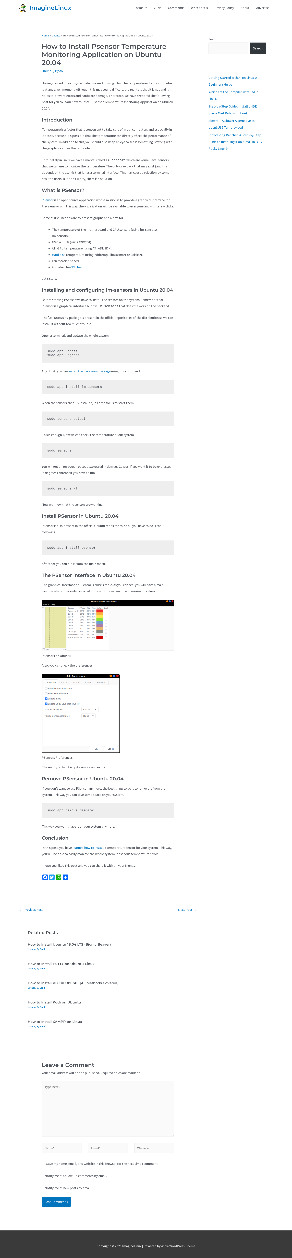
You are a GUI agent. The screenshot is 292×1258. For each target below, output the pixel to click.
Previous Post (31, 909)
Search (213, 39)
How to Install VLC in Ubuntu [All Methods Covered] (73, 983)
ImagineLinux (50, 7)
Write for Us (199, 8)
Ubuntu (47, 71)
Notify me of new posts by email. (68, 1188)
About (245, 8)
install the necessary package (89, 371)
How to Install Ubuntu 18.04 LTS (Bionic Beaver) (69, 944)
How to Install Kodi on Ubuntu (54, 1002)
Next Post (187, 909)
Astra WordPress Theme (178, 1246)
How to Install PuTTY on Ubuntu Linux (61, 964)
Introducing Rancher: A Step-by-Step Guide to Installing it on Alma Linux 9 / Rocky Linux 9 (235, 142)
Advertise (262, 8)
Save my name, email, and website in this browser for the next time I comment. (102, 1163)
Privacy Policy (224, 8)
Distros (138, 8)
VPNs (157, 8)
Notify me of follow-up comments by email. (76, 1176)
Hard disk (58, 255)
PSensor (47, 200)
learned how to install (88, 847)
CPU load (76, 267)
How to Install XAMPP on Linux (55, 1022)
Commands (176, 8)
